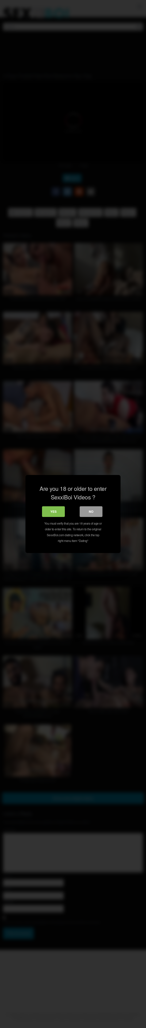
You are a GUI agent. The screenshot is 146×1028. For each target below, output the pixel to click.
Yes (53, 511)
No (91, 511)
